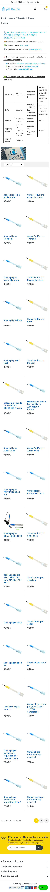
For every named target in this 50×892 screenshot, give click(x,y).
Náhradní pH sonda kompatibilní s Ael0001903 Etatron (36, 406)
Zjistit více (24, 45)
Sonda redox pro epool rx (11, 708)
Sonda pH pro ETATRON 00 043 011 (11, 492)
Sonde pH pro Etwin (12, 320)
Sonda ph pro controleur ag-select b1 (34, 754)
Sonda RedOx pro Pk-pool (35, 361)
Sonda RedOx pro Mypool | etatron (35, 278)
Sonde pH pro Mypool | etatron (11, 279)
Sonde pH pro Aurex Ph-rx (10, 449)
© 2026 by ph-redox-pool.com (25, 883)
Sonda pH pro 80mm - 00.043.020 (12, 534)
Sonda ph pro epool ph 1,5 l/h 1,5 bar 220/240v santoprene (36, 708)
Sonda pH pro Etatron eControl (35, 492)
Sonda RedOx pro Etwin (35, 320)
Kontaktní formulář (31, 66)
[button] (43, 887)
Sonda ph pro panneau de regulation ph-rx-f (12, 800)
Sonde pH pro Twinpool (10, 237)
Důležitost (14, 164)
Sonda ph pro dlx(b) (12, 623)
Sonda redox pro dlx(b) (35, 622)
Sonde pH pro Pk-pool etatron (11, 196)
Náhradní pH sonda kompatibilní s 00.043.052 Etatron (12, 405)
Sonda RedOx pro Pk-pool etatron (35, 196)
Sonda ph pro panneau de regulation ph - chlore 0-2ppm (10, 755)
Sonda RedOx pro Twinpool (35, 237)
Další (46, 820)
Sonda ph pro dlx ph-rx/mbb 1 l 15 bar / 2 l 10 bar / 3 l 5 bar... (12, 579)
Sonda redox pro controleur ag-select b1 (35, 800)
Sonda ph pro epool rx (36, 664)
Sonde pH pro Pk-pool (11, 361)
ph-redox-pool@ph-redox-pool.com (31, 64)
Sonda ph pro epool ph (12, 664)
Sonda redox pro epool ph (35, 578)
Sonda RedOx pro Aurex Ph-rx (35, 449)
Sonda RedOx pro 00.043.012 (35, 534)
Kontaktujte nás (35, 49)
